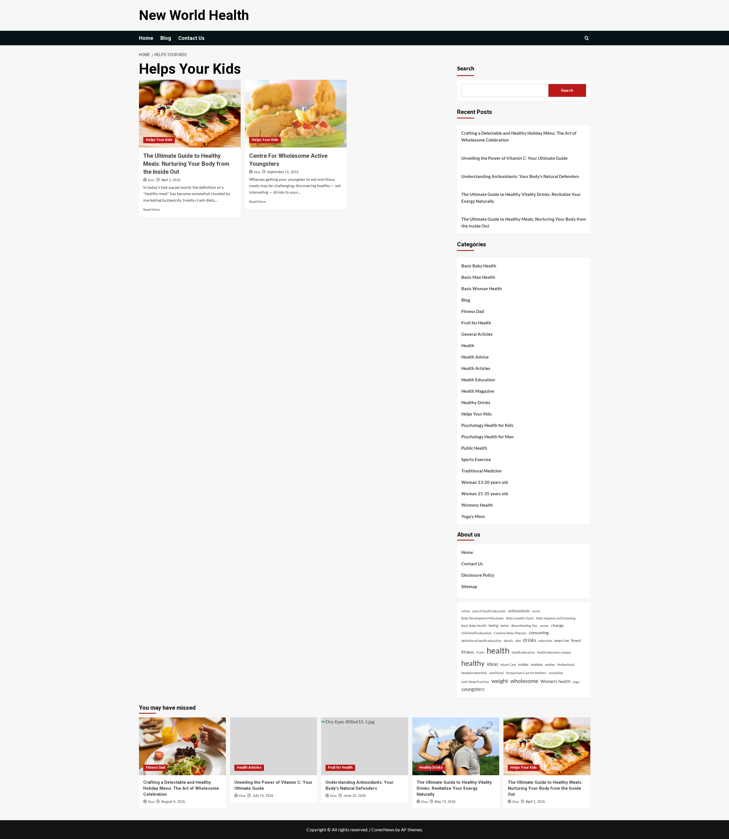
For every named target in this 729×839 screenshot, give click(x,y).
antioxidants (519, 611)
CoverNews (382, 829)
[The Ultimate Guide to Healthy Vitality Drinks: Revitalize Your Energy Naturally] (455, 746)
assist (536, 611)
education (545, 640)
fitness (467, 651)
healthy (473, 663)
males (523, 664)
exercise (561, 640)
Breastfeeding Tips (524, 625)
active (465, 611)
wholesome (524, 680)
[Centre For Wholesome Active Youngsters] (296, 114)
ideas (492, 664)
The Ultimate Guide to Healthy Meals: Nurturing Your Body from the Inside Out (186, 163)
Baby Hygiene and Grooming (556, 618)
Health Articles (475, 368)
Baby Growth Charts (520, 618)
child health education (476, 633)
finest (576, 640)
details (508, 640)
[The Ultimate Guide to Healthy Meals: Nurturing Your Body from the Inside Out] (190, 114)
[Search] (586, 38)
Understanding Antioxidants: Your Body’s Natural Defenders (520, 176)
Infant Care (508, 664)
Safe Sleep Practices (475, 682)
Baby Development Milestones (482, 618)
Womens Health (477, 505)
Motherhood (565, 664)
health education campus (554, 652)
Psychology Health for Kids (487, 425)
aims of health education (489, 611)
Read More (151, 209)
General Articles (477, 334)
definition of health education (481, 640)
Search (465, 69)
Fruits (480, 652)
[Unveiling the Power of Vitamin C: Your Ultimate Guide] (273, 746)
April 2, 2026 (171, 180)
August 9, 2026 (173, 802)
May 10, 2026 (445, 802)
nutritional (496, 673)
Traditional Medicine (481, 470)
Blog (165, 38)
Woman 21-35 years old (484, 493)
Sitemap (469, 586)
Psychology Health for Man (487, 436)
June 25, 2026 (354, 796)
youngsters (472, 689)
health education (523, 652)
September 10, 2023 (282, 172)
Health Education (478, 379)
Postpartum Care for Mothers (526, 673)
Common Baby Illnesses (510, 633)
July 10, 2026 (262, 796)
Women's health (555, 681)
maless (537, 664)
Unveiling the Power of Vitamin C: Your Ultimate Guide (514, 158)
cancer (544, 625)
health (498, 650)
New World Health (194, 15)
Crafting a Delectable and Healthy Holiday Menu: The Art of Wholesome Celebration (518, 136)
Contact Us (191, 38)
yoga (576, 682)
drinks (529, 640)
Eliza (151, 180)
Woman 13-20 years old (484, 482)
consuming (539, 632)
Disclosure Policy (477, 575)
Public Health (474, 448)
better (505, 625)
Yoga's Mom (473, 516)
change (557, 625)
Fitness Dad (472, 311)
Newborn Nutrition (474, 673)
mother (550, 664)
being (493, 625)
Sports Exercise (476, 459)
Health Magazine (477, 391)
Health (467, 345)
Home (146, 38)
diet (518, 640)
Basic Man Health (478, 277)
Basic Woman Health (481, 288)
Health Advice (475, 356)
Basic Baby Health (478, 265)
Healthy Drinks (475, 402)
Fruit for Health (476, 322)
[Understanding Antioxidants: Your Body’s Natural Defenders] (364, 746)
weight (500, 680)
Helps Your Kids (159, 140)
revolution (556, 673)
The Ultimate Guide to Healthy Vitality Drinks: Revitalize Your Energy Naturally (521, 198)
